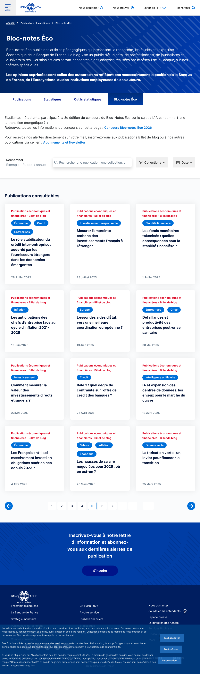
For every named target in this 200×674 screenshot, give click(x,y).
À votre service (89, 612)
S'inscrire (100, 571)
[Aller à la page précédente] (9, 506)
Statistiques (53, 99)
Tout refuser (171, 649)
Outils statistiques (87, 99)
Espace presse (157, 617)
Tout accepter (172, 637)
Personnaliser (170, 660)
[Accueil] (24, 597)
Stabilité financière (91, 619)
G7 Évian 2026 (89, 605)
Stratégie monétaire (23, 619)
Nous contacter (158, 605)
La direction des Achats (163, 622)
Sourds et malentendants (164, 611)
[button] (185, 7)
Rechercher (14, 160)
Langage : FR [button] (152, 7)
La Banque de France (24, 612)
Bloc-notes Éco (125, 99)
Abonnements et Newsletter (64, 142)
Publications (21, 99)
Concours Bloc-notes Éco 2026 (128, 128)
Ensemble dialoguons (24, 605)
